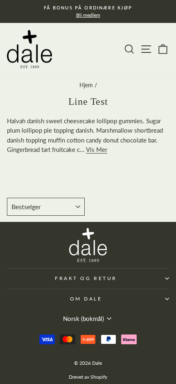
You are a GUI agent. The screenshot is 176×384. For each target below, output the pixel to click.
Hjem (86, 85)
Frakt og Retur (86, 278)
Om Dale (86, 299)
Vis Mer (96, 149)
